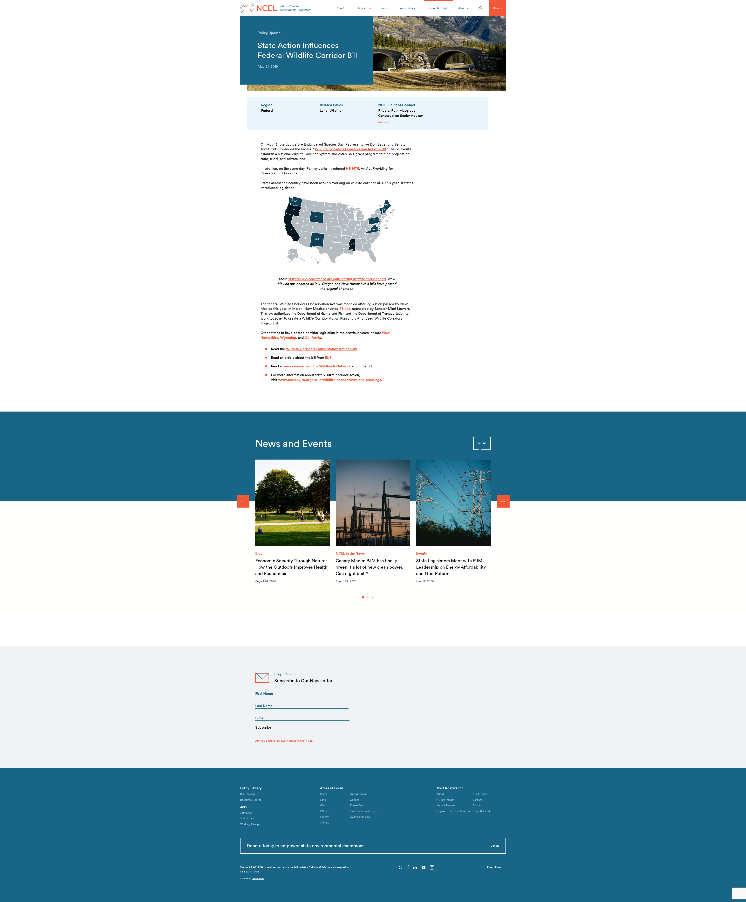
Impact (362, 8)
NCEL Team (479, 793)
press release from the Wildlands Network (317, 366)
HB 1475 (352, 168)
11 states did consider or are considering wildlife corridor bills (337, 279)
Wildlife (324, 811)
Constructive (258, 878)
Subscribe (263, 727)
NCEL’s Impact (445, 799)
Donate (497, 8)
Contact (383, 122)
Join (461, 8)
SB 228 (344, 309)
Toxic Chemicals (360, 816)
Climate (324, 822)
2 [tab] (368, 597)
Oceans (354, 799)
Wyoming (288, 338)
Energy (324, 816)
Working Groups (250, 824)
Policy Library (407, 8)
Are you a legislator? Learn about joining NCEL (284, 740)
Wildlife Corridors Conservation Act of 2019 (350, 149)
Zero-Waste (357, 805)
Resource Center (250, 799)
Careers (477, 799)
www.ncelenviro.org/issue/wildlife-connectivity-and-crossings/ (330, 380)
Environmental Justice (363, 811)
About (340, 8)
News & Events (438, 8)
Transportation (358, 793)
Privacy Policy (494, 867)
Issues (384, 8)
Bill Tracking (247, 793)
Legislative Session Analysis (453, 811)
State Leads (247, 818)
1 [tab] (363, 597)
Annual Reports (445, 805)
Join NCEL (246, 812)
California (313, 338)
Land (323, 799)
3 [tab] (372, 597)
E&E (328, 358)
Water (323, 805)
